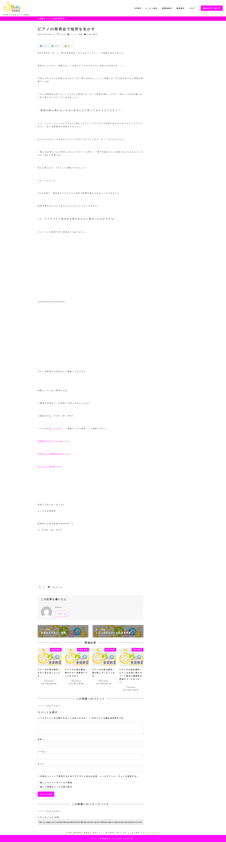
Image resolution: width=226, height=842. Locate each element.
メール (42, 751)
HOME (69, 833)
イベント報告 (77, 34)
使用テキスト (99, 833)
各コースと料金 (46, 466)
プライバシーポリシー (150, 833)
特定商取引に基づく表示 (116, 833)
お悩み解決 (92, 34)
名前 (41, 739)
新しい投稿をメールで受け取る (56, 786)
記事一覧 (62, 613)
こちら (54, 428)
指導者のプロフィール (49, 441)
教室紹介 (88, 833)
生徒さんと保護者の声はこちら (54, 453)
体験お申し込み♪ (212, 8)
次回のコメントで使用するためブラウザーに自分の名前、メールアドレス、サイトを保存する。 (89, 776)
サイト (41, 764)
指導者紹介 (78, 833)
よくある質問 (134, 833)
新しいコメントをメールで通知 (56, 782)
